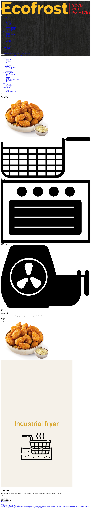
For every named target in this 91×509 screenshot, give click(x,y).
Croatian (19, 507)
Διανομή (7, 37)
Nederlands (3, 506)
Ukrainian (36, 507)
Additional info (9, 30)
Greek (36, 506)
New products (9, 41)
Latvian (27, 507)
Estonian (23, 507)
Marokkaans (69, 506)
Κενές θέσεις (6, 25)
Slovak (2, 507)
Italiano (18, 506)
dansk (54, 506)
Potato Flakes (9, 24)
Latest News (8, 43)
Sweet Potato (8, 23)
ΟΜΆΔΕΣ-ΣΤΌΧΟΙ (10, 34)
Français (7, 506)
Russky (33, 506)
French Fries (8, 18)
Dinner (7, 22)
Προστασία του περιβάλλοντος (12, 39)
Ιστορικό (8, 33)
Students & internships (10, 29)
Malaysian (86, 506)
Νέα (4, 42)
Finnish (77, 506)
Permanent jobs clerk (10, 28)
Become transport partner (11, 50)
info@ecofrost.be (4, 501)
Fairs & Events (9, 44)
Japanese (48, 506)
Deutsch (26, 506)
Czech (5, 507)
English (11, 506)
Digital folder (8, 40)
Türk (57, 506)
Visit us (7, 49)
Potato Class (8, 46)
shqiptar (40, 506)
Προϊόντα (5, 17)
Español (14, 506)
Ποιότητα (8, 36)
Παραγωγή (8, 35)
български (44, 506)
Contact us (8, 48)
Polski (8, 507)
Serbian (16, 507)
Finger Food (8, 21)
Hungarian (31, 507)
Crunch (7, 19)
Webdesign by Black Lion (14, 505)
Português (22, 506)
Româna (30, 506)
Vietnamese (43, 507)
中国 (52, 506)
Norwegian (81, 506)
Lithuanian (12, 507)
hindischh (64, 506)
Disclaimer (6, 505)
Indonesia (60, 506)
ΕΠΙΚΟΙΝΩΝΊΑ (7, 47)
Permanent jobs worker (11, 27)
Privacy (2, 505)
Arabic (39, 507)
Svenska (74, 506)
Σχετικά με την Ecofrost (8, 31)
